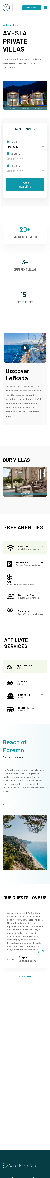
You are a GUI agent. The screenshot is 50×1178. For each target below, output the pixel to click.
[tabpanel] (25, 555)
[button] (19, 977)
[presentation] (9, 482)
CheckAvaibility (25, 184)
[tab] (25, 547)
